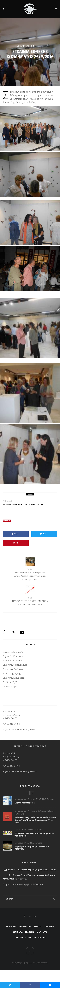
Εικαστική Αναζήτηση (13, 660)
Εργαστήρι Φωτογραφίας (15, 664)
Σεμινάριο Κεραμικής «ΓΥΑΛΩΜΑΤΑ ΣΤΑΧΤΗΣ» (32, 847)
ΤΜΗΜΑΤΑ (49, 926)
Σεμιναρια (19, 829)
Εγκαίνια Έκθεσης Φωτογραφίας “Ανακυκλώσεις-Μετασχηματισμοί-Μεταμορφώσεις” (30, 574)
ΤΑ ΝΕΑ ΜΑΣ (24, 46)
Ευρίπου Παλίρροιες (24, 803)
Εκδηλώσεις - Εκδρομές (37, 811)
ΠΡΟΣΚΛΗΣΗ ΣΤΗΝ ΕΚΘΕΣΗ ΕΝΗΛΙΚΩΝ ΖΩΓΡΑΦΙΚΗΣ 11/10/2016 (30, 601)
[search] (54, 898)
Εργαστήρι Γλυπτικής (13, 651)
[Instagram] (30, 916)
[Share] (30, 985)
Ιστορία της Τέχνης (12, 673)
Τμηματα (50, 799)
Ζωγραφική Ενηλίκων (13, 669)
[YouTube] (35, 916)
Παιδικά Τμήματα (11, 686)
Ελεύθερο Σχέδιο (11, 682)
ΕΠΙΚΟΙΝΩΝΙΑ (39, 937)
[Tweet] (10, 985)
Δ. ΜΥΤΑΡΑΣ (42, 932)
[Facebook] (24, 916)
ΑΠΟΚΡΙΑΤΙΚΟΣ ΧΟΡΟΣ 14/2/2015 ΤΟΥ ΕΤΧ (23, 504)
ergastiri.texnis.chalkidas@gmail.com (20, 729)
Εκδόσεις (29, 932)
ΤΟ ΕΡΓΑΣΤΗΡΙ (25, 926)
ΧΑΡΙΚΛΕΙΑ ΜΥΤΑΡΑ (23, 937)
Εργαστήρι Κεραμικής (13, 656)
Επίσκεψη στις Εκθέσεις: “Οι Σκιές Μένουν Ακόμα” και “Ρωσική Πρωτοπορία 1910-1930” (35, 820)
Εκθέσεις (31, 799)
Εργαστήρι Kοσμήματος (14, 677)
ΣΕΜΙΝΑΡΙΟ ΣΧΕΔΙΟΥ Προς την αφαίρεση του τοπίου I (34, 834)
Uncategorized (20, 799)
